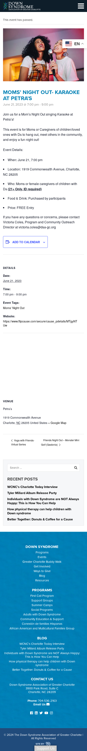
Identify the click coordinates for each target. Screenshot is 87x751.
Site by (40, 743)
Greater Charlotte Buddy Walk (42, 562)
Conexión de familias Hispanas (42, 624)
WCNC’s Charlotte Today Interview (32, 487)
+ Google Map (57, 423)
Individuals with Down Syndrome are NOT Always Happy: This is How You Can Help (43, 501)
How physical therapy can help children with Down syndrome (42, 663)
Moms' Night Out (13, 308)
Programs (42, 552)
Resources (42, 580)
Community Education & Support (42, 619)
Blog (42, 576)
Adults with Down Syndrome (42, 614)
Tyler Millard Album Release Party (32, 493)
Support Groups (42, 600)
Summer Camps (42, 605)
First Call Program (42, 596)
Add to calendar (26, 242)
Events (42, 557)
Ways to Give (42, 571)
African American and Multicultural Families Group (42, 628)
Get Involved (42, 566)
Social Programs (42, 610)
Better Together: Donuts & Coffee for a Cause (40, 519)
